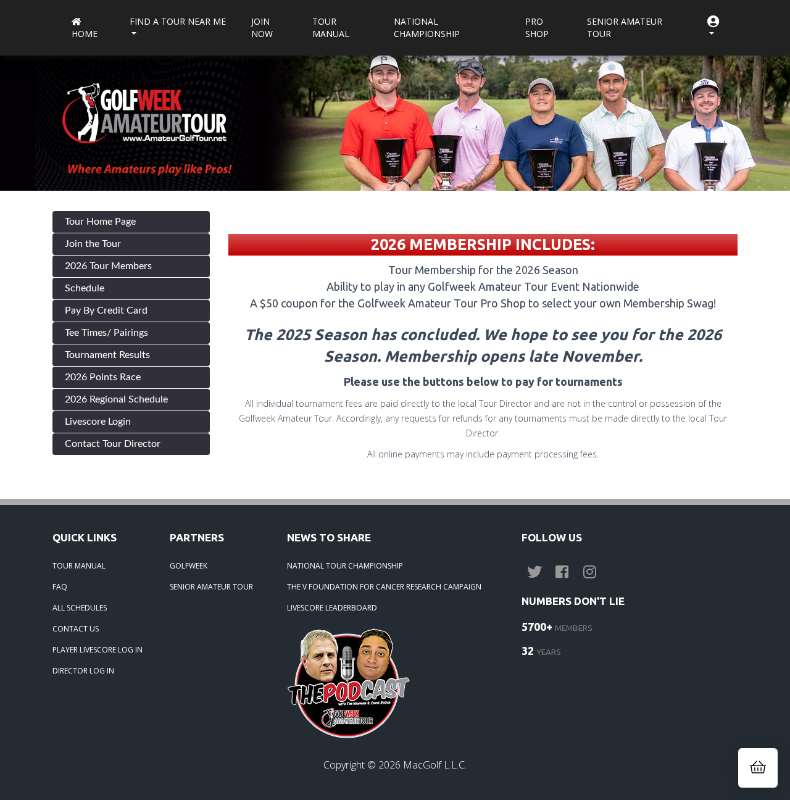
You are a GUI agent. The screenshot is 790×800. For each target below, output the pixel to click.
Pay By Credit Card (106, 310)
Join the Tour (93, 244)
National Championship (427, 27)
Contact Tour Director (112, 444)
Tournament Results (107, 355)
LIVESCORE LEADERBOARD (332, 607)
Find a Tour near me (178, 21)
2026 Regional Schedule (116, 399)
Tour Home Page (100, 222)
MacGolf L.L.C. (435, 765)
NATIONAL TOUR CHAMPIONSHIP (345, 565)
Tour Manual (330, 27)
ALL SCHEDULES (79, 607)
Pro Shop (537, 27)
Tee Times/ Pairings (106, 333)
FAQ (59, 586)
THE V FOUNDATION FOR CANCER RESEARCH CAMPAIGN (384, 586)
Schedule (84, 288)
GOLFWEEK (188, 565)
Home (85, 34)
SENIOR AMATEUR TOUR (211, 586)
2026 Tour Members (108, 266)
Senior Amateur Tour (624, 27)
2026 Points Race (103, 377)
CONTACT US (75, 628)
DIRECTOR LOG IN (83, 670)
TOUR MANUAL (79, 565)
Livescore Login (98, 422)
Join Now (262, 27)
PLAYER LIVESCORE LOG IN (97, 649)
